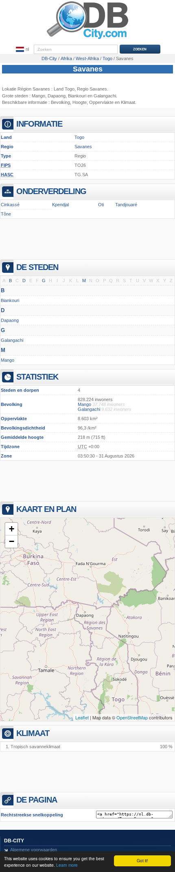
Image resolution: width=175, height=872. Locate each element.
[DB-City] (87, 39)
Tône (6, 214)
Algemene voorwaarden (33, 849)
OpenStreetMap (132, 717)
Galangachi (12, 340)
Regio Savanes (92, 88)
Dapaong (57, 95)
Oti (101, 204)
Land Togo (64, 88)
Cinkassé (10, 204)
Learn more (67, 865)
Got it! (142, 860)
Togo (79, 137)
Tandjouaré (126, 204)
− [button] (11, 541)
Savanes (88, 69)
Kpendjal (60, 204)
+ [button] (11, 529)
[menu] (22, 49)
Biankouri (77, 95)
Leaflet (82, 717)
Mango (38, 95)
